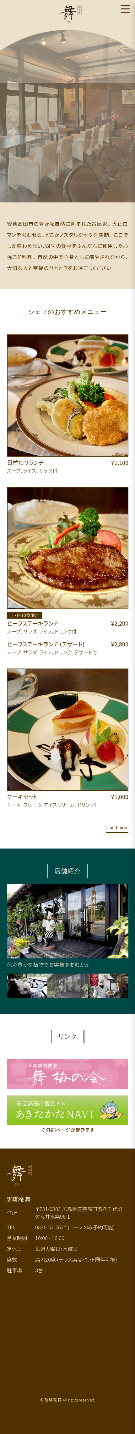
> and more (117, 827)
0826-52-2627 (51, 1227)
